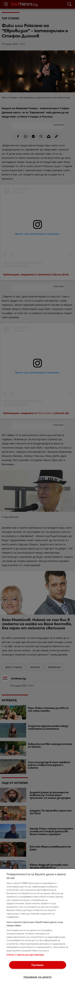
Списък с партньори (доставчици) (25, 954)
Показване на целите (38, 977)
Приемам (37, 965)
